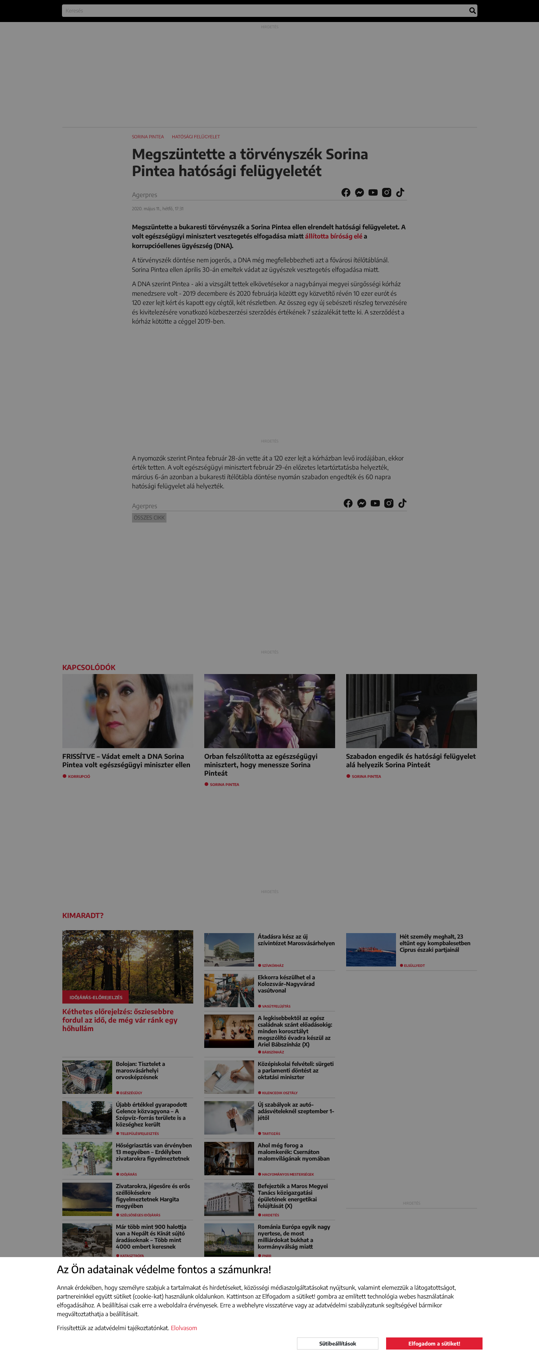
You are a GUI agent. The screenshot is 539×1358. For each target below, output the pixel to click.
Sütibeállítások (337, 1343)
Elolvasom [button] (184, 1328)
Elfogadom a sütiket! (434, 1343)
